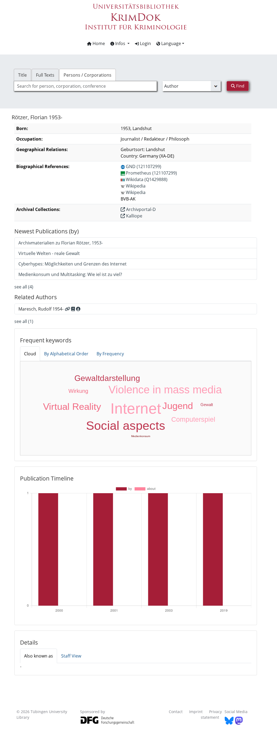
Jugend (177, 405)
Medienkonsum (140, 436)
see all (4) (23, 287)
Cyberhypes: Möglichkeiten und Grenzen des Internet (72, 264)
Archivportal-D (140, 209)
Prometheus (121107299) (151, 173)
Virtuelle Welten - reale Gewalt (49, 253)
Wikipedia (136, 186)
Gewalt (206, 404)
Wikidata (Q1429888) (146, 179)
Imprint (196, 711)
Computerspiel (193, 419)
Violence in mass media (165, 390)
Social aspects (125, 425)
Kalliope (133, 216)
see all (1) (23, 321)
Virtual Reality (72, 406)
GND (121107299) (143, 166)
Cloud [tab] (30, 354)
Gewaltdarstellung (107, 378)
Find (239, 85)
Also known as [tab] (38, 656)
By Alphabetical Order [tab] (66, 354)
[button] (120, 43)
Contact (176, 711)
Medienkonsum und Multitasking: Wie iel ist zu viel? (70, 274)
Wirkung (78, 391)
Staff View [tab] (71, 656)
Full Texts (45, 75)
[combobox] (85, 86)
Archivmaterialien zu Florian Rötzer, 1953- (60, 243)
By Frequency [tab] (110, 354)
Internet (135, 408)
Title (22, 75)
